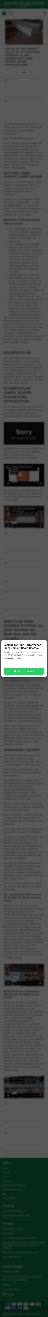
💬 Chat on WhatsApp (24, 671)
